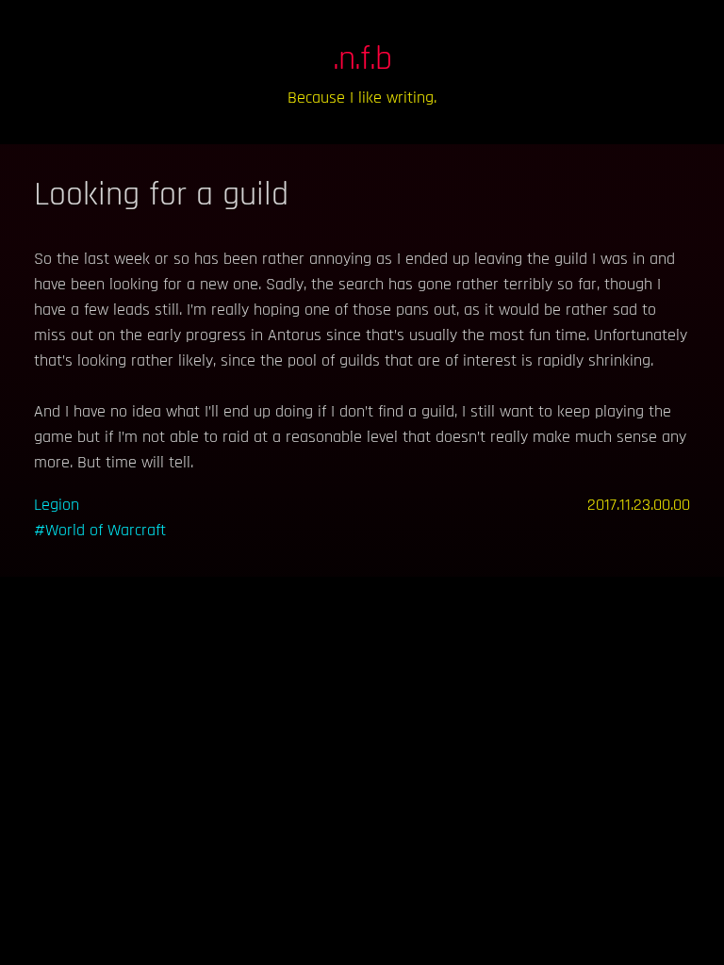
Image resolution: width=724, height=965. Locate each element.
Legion (56, 504)
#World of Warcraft (100, 530)
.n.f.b (362, 59)
